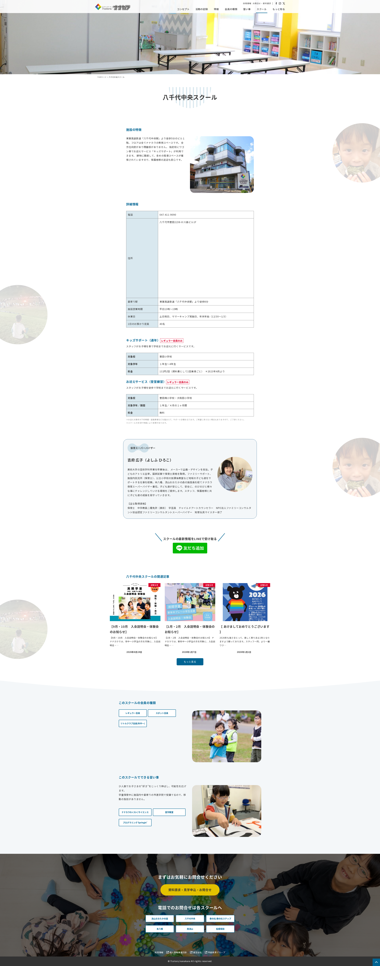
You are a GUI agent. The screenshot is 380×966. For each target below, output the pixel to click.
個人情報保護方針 (178, 952)
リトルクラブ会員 (133, 723)
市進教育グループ (216, 952)
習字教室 (169, 812)
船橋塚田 (220, 928)
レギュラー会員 (132, 712)
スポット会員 (162, 712)
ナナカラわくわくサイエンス (135, 812)
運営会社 (197, 952)
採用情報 (247, 3)
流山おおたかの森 (159, 918)
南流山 (190, 928)
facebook (276, 3)
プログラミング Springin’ (135, 822)
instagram (280, 3)
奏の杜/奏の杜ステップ (220, 918)
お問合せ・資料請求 (262, 3)
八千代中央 (190, 918)
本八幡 (160, 928)
